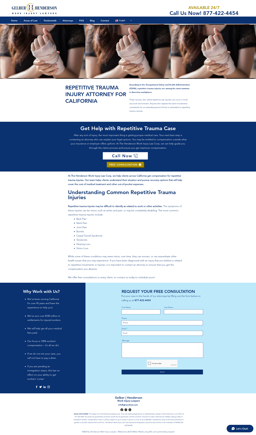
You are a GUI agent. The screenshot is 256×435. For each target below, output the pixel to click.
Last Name (168, 307)
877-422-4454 (143, 300)
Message (125, 340)
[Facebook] (36, 387)
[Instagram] (48, 387)
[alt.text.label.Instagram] (126, 409)
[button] (30, 20)
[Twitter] (40, 387)
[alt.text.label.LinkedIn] (130, 409)
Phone (124, 318)
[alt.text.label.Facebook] (122, 409)
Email (124, 329)
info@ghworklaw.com (128, 404)
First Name (126, 307)
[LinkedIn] (44, 387)
